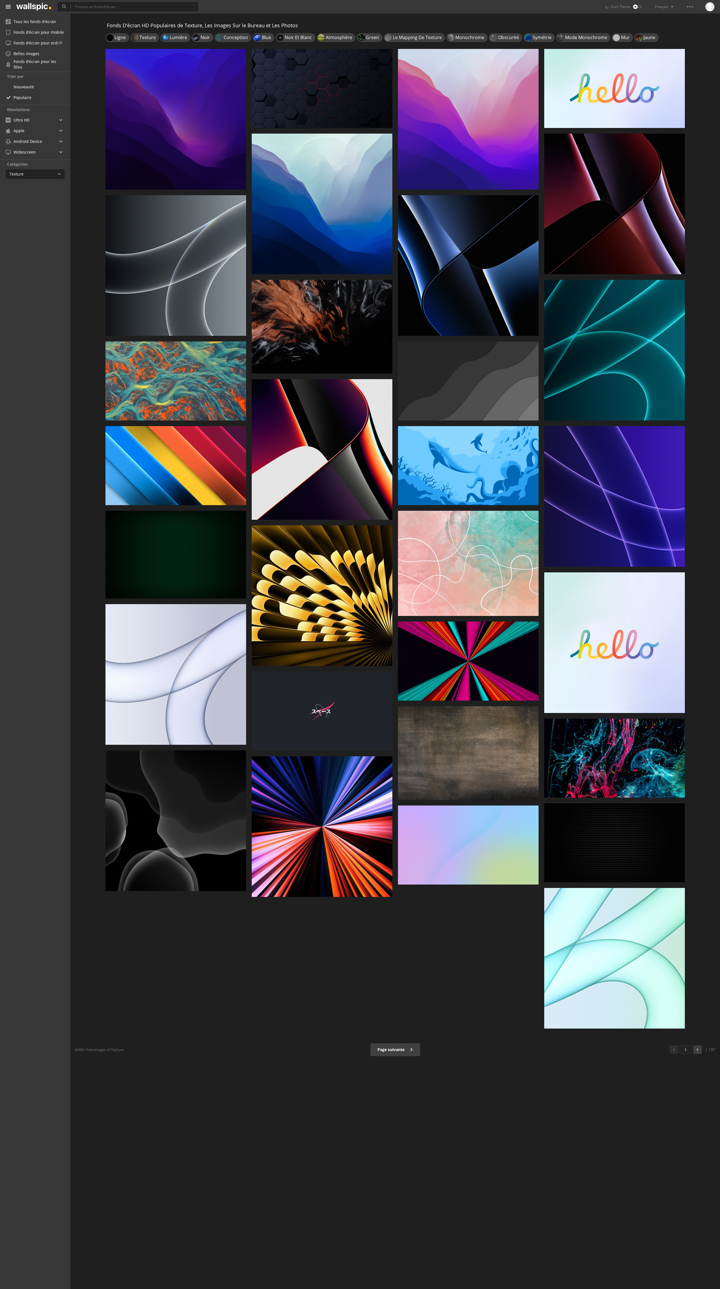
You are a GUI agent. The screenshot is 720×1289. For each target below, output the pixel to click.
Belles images (26, 53)
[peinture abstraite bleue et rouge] (614, 758)
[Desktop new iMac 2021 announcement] (614, 88)
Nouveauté (24, 86)
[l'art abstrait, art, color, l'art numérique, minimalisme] (322, 327)
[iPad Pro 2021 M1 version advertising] (322, 826)
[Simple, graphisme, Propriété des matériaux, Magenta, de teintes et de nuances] (175, 465)
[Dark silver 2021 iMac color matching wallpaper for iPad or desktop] (175, 265)
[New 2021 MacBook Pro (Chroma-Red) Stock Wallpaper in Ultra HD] (322, 449)
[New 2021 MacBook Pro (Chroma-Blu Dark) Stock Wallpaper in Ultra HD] (468, 265)
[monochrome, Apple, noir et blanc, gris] (468, 380)
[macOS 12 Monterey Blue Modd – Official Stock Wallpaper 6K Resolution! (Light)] (322, 204)
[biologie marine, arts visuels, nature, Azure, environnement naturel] (175, 380)
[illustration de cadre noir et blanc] (614, 842)
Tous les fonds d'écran (35, 21)
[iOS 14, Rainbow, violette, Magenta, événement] (468, 845)
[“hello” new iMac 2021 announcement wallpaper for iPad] (614, 642)
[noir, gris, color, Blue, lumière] (322, 88)
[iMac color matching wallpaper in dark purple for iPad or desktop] (614, 496)
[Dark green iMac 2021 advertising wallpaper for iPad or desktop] (614, 350)
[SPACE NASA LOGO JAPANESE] (322, 711)
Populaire (23, 97)
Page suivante (391, 1049)
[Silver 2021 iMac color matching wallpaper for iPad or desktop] (175, 674)
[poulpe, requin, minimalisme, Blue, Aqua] (468, 465)
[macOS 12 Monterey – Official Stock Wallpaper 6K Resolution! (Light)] (468, 119)
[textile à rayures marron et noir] (468, 753)
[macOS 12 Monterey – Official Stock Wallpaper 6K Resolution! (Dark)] (175, 119)
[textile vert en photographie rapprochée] (175, 555)
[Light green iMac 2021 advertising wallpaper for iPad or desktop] (614, 958)
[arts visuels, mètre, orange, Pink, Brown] (468, 563)
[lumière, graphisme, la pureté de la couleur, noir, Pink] (468, 661)
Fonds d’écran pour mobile (39, 32)
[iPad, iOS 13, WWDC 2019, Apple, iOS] (175, 820)
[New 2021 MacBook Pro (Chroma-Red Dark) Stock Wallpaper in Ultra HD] (614, 204)
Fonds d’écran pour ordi (36, 43)
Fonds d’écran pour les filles (35, 64)
